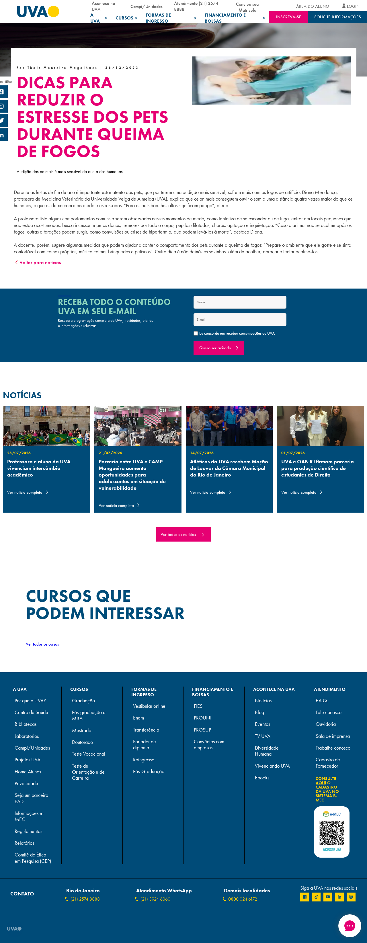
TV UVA (262, 736)
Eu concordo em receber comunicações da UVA (237, 333)
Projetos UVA (27, 760)
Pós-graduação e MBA (89, 715)
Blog (259, 712)
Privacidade (26, 784)
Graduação (83, 701)
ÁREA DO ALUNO (312, 6)
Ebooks (262, 778)
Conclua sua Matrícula (247, 6)
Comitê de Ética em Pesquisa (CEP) (33, 858)
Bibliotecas (25, 724)
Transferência (146, 730)
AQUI (321, 783)
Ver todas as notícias (178, 534)
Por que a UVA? (30, 701)
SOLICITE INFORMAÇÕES (337, 17)
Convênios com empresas (209, 745)
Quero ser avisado (215, 348)
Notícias (263, 701)
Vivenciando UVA (272, 766)
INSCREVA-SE (288, 17)
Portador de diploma (144, 745)
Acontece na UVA (103, 6)
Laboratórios (27, 736)
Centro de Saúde (31, 712)
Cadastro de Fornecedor (328, 763)
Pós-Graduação (148, 771)
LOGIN (353, 6)
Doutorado (82, 742)
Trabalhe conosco (333, 748)
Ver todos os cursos (42, 644)
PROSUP (202, 730)
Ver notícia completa (24, 492)
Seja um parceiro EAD (31, 798)
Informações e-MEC (29, 816)
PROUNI (202, 718)
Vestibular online (149, 706)
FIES (198, 706)
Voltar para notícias (40, 262)
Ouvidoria (326, 724)
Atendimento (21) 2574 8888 (196, 6)
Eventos (262, 724)
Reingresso (143, 760)
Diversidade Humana (267, 751)
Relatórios (24, 843)
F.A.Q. (322, 701)
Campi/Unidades (146, 6)
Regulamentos (28, 831)
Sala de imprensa (333, 736)
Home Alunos (28, 772)
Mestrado (81, 731)
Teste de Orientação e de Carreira (88, 772)
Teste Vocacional (88, 754)
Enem (138, 718)
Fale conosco (328, 712)
